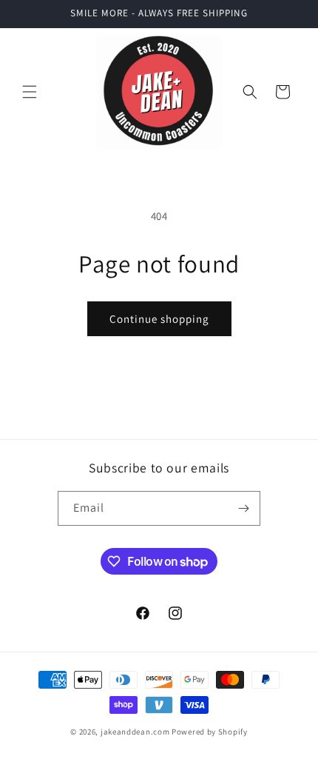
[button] (29, 92)
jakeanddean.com (135, 731)
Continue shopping (159, 319)
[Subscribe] (243, 508)
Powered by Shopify (210, 731)
